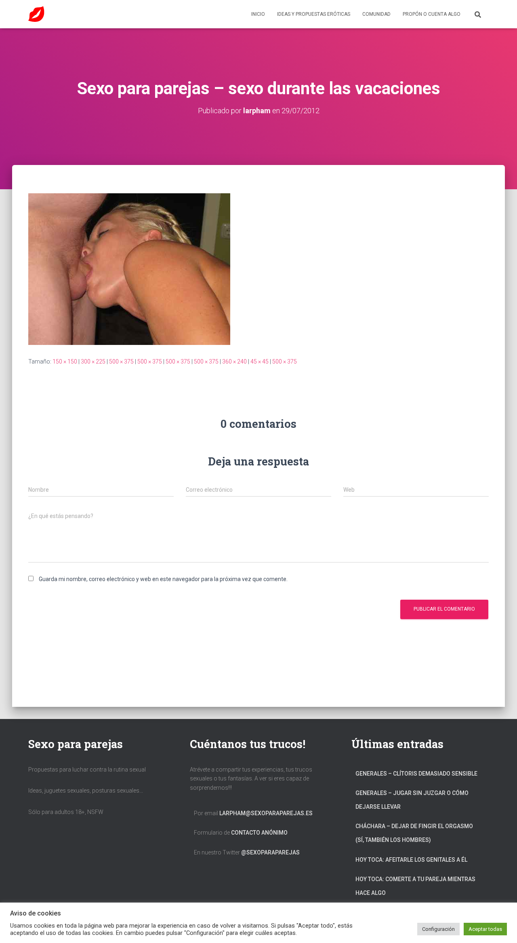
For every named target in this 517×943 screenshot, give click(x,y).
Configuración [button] (438, 929)
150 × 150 (65, 361)
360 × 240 (234, 361)
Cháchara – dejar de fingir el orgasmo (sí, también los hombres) (414, 833)
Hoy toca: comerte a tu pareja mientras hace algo (415, 886)
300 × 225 (93, 361)
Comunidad (376, 14)
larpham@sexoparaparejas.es (266, 813)
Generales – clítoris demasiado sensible (416, 773)
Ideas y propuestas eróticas (313, 14)
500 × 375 (121, 361)
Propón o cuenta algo (431, 14)
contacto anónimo (259, 832)
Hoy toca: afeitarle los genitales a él (411, 859)
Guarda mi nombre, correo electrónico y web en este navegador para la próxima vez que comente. (163, 579)
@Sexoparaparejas (270, 852)
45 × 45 (259, 361)
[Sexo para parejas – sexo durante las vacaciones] (129, 268)
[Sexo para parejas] (36, 14)
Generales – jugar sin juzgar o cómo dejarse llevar (412, 800)
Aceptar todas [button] (485, 929)
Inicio (258, 14)
